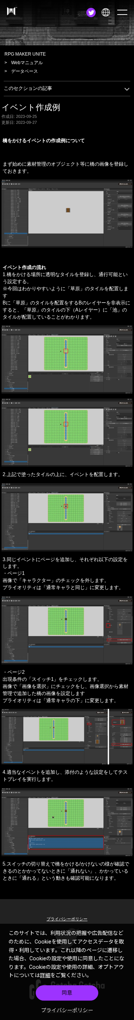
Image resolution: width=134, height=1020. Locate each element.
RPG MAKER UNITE (25, 54)
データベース (24, 71)
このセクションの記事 (28, 88)
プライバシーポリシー (67, 1010)
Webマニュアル (27, 62)
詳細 (45, 975)
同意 (67, 993)
